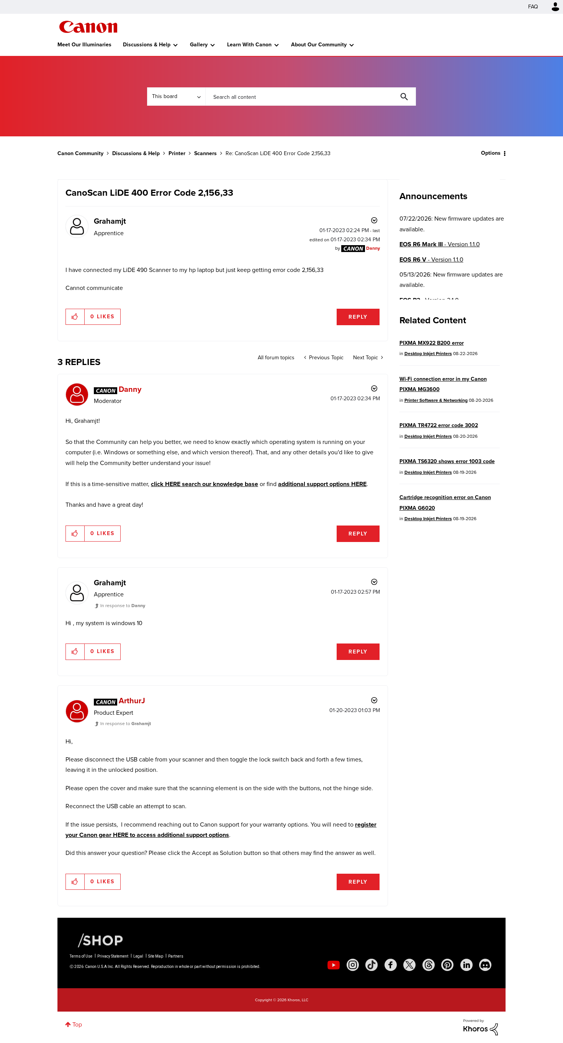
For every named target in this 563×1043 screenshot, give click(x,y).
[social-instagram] (353, 965)
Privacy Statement (112, 956)
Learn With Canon (249, 45)
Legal (138, 956)
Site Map (155, 956)
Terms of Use (81, 956)
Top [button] (77, 1024)
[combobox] (310, 96)
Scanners (205, 153)
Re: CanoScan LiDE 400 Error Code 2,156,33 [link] (278, 153)
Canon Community (88, 26)
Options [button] (491, 153)
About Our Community (319, 45)
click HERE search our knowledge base (204, 484)
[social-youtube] (333, 965)
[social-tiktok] (371, 965)
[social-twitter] (409, 965)
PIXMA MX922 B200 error (431, 343)
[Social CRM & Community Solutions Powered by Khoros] (480, 1026)
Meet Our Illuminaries (84, 45)
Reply (358, 317)
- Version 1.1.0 (439, 244)
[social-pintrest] (447, 965)
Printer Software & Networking (436, 400)
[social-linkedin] (466, 965)
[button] (75, 316)
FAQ (533, 7)
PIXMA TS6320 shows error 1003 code (447, 461)
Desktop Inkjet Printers (428, 353)
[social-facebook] (391, 965)
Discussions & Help (146, 45)
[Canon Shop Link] (96, 940)
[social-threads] (428, 965)
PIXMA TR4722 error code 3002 (438, 425)
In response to (122, 605)
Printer (177, 153)
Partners (175, 956)
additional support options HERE (322, 484)
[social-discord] (485, 965)
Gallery (199, 45)
